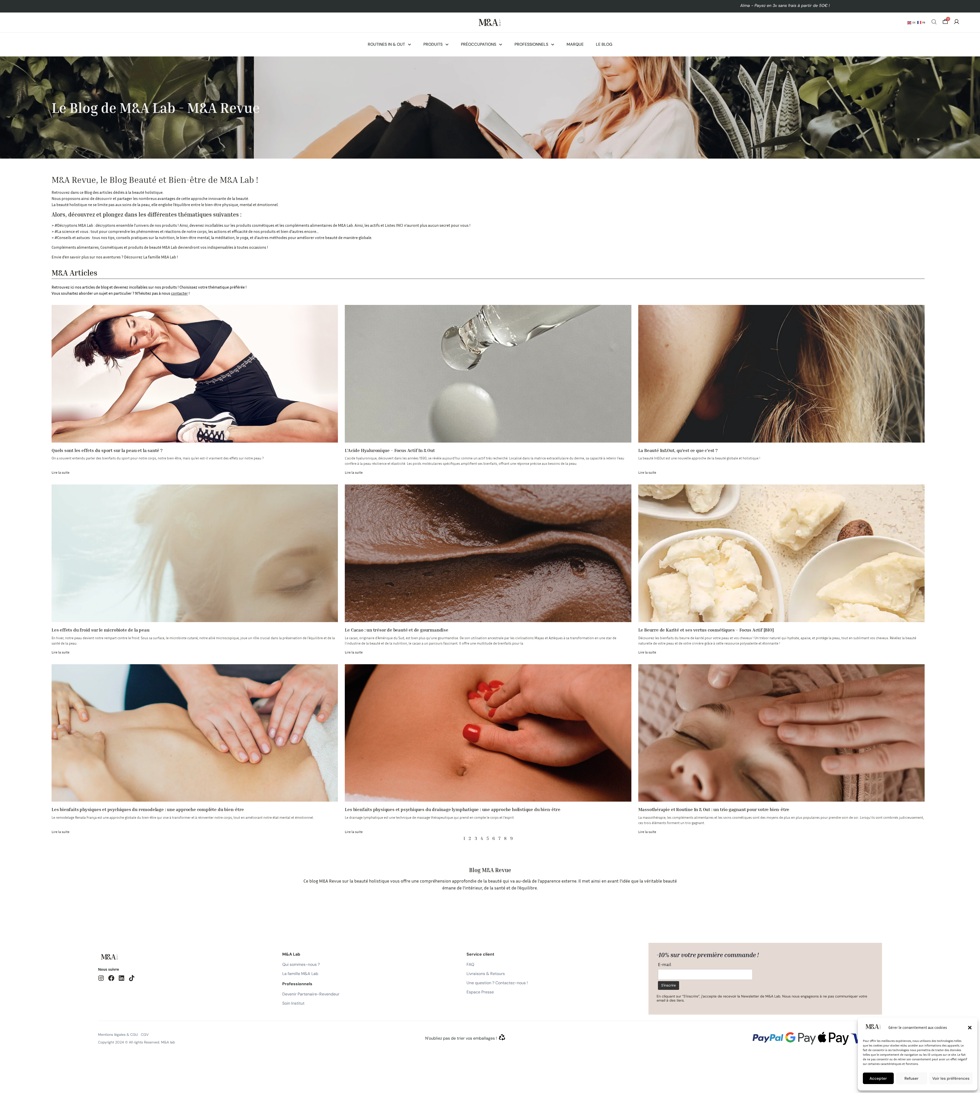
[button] (969, 1027)
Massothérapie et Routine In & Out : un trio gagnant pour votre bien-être (714, 809)
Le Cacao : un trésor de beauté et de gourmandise (396, 630)
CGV (145, 1034)
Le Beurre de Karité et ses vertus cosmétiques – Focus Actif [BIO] (706, 630)
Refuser (911, 1078)
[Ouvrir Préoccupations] (500, 44)
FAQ (470, 964)
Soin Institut (293, 1003)
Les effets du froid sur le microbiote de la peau (100, 630)
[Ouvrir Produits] (447, 44)
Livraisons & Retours (486, 973)
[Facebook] (111, 978)
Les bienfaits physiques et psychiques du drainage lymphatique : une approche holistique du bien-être (452, 809)
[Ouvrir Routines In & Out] (409, 44)
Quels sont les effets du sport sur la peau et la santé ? (107, 450)
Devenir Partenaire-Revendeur (310, 994)
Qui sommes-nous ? (301, 964)
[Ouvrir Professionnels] (552, 44)
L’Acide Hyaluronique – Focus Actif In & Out (390, 450)
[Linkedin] (121, 978)
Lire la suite (60, 472)
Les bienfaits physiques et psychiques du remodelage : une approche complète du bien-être (148, 809)
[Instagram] (101, 978)
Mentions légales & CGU (118, 1034)
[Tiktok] (132, 978)
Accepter (878, 1078)
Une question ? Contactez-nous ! (497, 982)
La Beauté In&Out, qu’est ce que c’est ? (678, 450)
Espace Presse (480, 992)
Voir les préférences (951, 1078)
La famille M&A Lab (159, 256)
